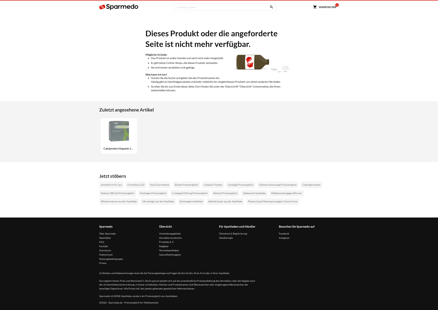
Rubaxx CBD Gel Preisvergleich (117, 193)
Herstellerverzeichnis (170, 237)
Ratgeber (164, 246)
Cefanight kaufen (311, 184)
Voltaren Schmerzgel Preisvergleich (278, 184)
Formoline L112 (135, 184)
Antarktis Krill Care (111, 184)
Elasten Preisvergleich (186, 184)
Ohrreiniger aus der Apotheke (158, 201)
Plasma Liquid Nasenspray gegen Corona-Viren (273, 201)
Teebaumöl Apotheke (254, 193)
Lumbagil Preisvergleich (240, 184)
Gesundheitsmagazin (170, 254)
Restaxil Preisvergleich (225, 193)
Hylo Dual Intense (159, 184)
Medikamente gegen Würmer (286, 193)
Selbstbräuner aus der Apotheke (225, 201)
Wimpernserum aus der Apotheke (119, 201)
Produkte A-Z (166, 241)
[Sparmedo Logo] (119, 7)
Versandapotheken (169, 250)
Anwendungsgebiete (170, 233)
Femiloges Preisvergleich (153, 193)
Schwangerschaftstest (191, 201)
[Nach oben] (429, 301)
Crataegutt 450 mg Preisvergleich (190, 193)
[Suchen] (271, 7)
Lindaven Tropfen (213, 184)
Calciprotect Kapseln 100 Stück (119, 148)
